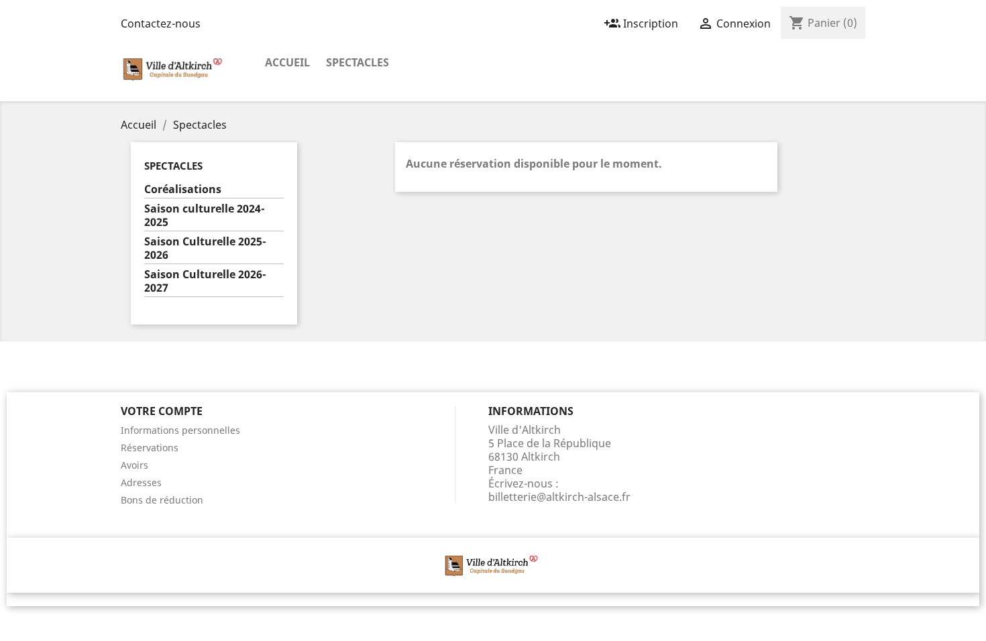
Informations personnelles (180, 430)
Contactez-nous (161, 23)
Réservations (149, 447)
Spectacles (357, 62)
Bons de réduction (162, 499)
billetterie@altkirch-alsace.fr (559, 496)
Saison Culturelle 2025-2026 (205, 248)
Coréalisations (182, 189)
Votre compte (162, 411)
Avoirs (134, 465)
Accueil (287, 62)
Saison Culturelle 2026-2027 (205, 281)
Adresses (141, 482)
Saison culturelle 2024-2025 (204, 215)
